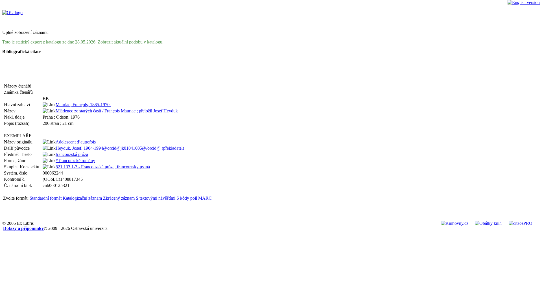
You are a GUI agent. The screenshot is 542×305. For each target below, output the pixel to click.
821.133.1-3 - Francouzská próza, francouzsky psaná (103, 166)
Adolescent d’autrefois (76, 142)
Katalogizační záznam (82, 198)
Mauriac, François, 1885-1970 (83, 104)
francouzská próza (72, 154)
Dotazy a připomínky (23, 228)
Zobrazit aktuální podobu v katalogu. (130, 42)
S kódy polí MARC (194, 198)
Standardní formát (46, 198)
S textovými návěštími (155, 198)
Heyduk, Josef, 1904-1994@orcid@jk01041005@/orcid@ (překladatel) (120, 148)
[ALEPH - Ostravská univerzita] (12, 12)
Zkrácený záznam (119, 198)
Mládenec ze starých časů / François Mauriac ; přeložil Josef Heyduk (117, 110)
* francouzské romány (75, 160)
